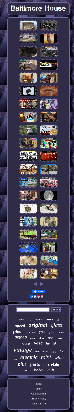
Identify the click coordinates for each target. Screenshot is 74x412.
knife (50, 370)
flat (62, 351)
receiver (30, 332)
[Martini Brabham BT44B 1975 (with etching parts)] (49, 187)
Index (38, 383)
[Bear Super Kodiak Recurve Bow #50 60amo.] (49, 253)
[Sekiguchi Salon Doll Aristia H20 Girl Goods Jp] (28, 148)
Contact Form (38, 393)
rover (59, 338)
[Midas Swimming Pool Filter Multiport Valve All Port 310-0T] (28, 226)
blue (22, 364)
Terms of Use (38, 403)
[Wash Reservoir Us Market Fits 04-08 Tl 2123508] (28, 187)
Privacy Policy (38, 398)
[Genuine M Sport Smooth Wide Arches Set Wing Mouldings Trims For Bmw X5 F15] (49, 174)
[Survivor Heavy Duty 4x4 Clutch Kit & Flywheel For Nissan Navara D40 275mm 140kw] (49, 96)
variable (38, 319)
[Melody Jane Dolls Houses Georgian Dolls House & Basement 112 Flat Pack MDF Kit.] (28, 279)
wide (59, 357)
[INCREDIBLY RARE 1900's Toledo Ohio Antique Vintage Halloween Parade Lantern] (28, 83)
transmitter (42, 351)
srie (58, 320)
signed (21, 337)
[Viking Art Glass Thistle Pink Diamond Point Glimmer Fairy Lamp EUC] (49, 44)
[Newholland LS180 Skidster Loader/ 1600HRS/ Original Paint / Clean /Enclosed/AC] (49, 239)
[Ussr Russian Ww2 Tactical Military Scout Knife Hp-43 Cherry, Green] (49, 135)
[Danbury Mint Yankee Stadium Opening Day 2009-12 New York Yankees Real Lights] (28, 44)
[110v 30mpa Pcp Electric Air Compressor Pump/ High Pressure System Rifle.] (49, 266)
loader (38, 370)
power (21, 319)
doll (54, 351)
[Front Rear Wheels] (28, 161)
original (38, 325)
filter (17, 331)
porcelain (51, 365)
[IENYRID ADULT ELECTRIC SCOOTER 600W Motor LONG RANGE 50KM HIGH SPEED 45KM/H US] (28, 70)
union (61, 332)
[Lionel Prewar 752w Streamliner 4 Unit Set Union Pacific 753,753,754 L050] (28, 239)
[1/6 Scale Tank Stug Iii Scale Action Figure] (28, 135)
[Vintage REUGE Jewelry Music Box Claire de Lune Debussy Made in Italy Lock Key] (49, 200)
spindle (51, 332)
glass (56, 325)
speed (20, 325)
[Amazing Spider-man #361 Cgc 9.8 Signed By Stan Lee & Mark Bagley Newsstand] (49, 83)
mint (46, 357)
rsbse (33, 338)
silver (41, 338)
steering (49, 319)
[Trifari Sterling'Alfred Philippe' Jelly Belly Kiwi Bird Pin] (28, 213)
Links (39, 388)
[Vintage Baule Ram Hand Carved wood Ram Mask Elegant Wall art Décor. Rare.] (49, 279)
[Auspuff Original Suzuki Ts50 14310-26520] (49, 213)
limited (51, 344)
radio (50, 337)
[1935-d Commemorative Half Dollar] (28, 109)
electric (29, 357)
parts (35, 364)
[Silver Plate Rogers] (49, 161)
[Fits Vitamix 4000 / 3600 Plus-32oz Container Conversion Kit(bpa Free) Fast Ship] (49, 122)
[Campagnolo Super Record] (28, 174)
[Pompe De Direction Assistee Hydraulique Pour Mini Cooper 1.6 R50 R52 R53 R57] (28, 57)
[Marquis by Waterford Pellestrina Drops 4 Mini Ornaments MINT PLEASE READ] (28, 200)
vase (38, 343)
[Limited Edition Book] (49, 148)
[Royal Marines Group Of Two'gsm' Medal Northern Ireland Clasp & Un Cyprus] (49, 226)
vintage (23, 349)
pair (15, 359)
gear (42, 331)
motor (26, 370)
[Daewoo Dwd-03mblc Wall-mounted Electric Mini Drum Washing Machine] (28, 122)
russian (26, 344)
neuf (29, 320)
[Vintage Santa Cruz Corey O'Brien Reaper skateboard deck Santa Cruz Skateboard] (49, 109)
